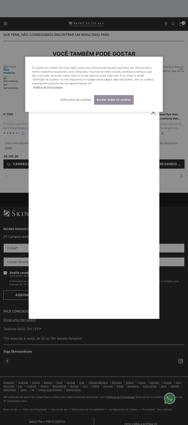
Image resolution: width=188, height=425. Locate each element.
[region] (94, 84)
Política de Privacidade (48, 87)
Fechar (153, 112)
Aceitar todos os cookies (114, 99)
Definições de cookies (76, 99)
